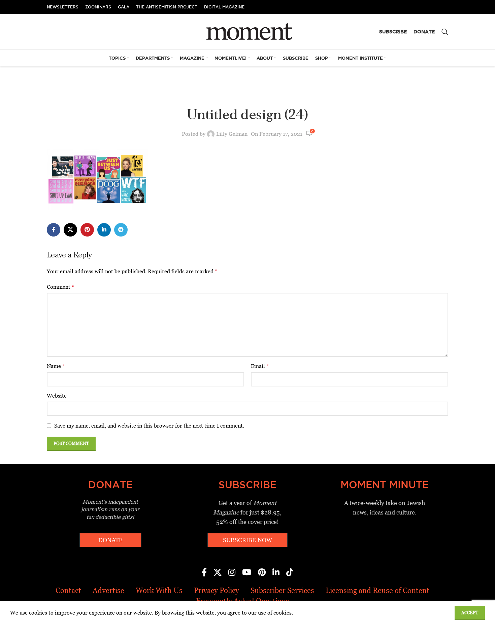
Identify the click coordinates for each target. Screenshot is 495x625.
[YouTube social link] (247, 573)
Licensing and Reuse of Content (377, 590)
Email (260, 366)
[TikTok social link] (290, 573)
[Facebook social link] (53, 230)
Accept (469, 612)
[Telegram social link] (121, 230)
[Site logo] (248, 31)
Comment (60, 287)
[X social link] (70, 230)
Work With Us (159, 590)
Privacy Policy (216, 590)
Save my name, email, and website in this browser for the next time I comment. (149, 426)
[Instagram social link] (232, 573)
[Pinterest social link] (87, 230)
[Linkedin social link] (104, 230)
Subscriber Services (282, 590)
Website (57, 396)
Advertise (108, 590)
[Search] (445, 31)
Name (56, 366)
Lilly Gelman (232, 134)
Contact (68, 590)
